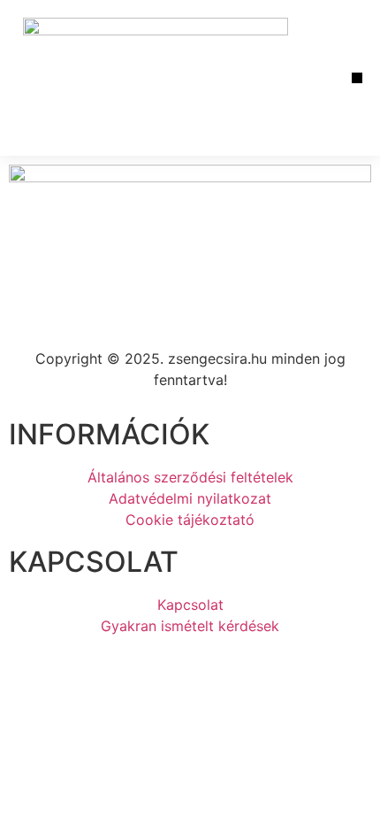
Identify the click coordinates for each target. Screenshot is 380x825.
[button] (357, 78)
